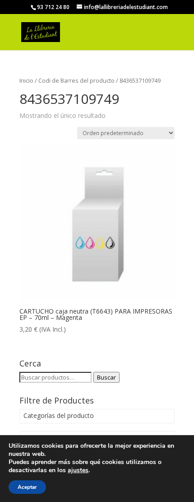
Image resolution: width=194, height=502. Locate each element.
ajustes (78, 470)
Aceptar (27, 487)
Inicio (26, 80)
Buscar (106, 377)
